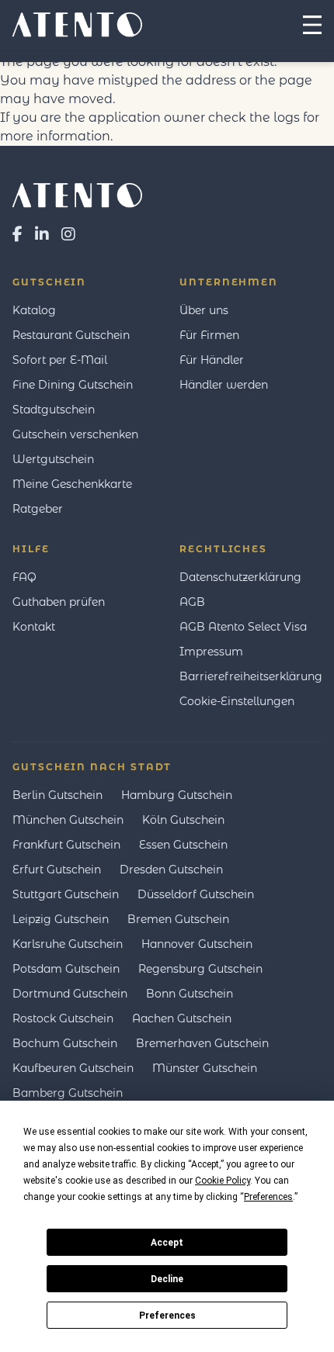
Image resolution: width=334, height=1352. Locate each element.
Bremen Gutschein (178, 919)
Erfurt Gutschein (56, 870)
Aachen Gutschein (181, 1018)
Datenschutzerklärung (240, 577)
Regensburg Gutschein (200, 969)
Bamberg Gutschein (67, 1093)
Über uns (203, 310)
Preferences (167, 1315)
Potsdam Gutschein (66, 969)
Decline (167, 1279)
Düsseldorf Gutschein (195, 894)
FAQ (24, 577)
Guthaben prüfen (58, 602)
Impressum (211, 652)
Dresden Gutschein (171, 870)
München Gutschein (68, 820)
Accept (167, 1242)
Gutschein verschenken (75, 434)
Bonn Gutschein (189, 994)
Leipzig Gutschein (60, 919)
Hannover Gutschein (196, 944)
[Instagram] (68, 234)
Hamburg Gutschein (176, 795)
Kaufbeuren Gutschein (73, 1068)
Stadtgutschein (53, 410)
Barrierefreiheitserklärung (250, 676)
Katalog (34, 310)
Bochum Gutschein (64, 1043)
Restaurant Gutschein (71, 335)
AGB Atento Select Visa (243, 627)
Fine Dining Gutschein (72, 385)
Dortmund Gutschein (69, 994)
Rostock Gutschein (62, 1018)
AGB (192, 602)
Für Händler (211, 360)
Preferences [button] (268, 1196)
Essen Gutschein (183, 845)
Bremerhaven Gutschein (202, 1043)
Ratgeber (37, 509)
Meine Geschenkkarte (72, 484)
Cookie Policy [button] (222, 1180)
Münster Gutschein (204, 1068)
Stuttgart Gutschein (65, 894)
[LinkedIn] (42, 234)
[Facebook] (17, 234)
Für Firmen (209, 335)
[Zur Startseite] (167, 195)
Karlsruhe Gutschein (67, 944)
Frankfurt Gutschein (66, 845)
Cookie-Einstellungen (236, 701)
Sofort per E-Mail (59, 360)
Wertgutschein (53, 459)
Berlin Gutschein (57, 795)
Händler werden (223, 385)
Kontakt (33, 627)
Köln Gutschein (183, 820)
